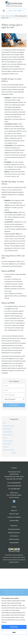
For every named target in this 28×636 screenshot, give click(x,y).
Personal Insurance (14, 529)
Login (22, 593)
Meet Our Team (14, 514)
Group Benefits (14, 542)
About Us (14, 510)
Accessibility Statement (15, 593)
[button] (3, 10)
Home (3, 16)
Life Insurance (14, 536)
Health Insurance (14, 539)
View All (14, 452)
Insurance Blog (10, 16)
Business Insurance (14, 532)
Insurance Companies (14, 517)
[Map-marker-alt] (14, 501)
